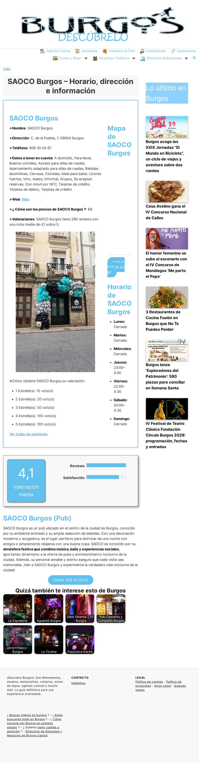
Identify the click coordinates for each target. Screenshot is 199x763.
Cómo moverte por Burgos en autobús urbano (34, 723)
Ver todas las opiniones (28, 434)
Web (25, 199)
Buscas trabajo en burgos (28, 715)
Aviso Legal (162, 685)
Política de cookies (149, 681)
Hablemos (78, 683)
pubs (6, 69)
